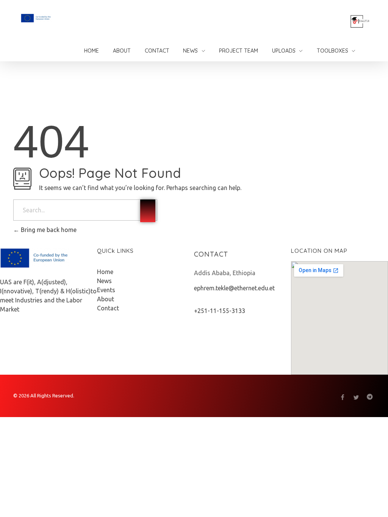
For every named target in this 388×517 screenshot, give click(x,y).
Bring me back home (48, 229)
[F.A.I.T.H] (55, 18)
